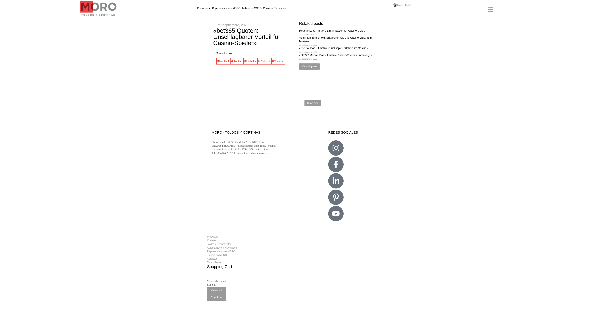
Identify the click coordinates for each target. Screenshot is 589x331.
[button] (223, 61)
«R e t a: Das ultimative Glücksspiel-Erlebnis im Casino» (333, 48)
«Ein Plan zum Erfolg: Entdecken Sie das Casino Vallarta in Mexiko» (335, 39)
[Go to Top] (584, 326)
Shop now (312, 103)
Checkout (216, 297)
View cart (216, 290)
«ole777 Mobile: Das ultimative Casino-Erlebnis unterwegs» (335, 55)
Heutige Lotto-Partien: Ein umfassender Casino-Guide (332, 30)
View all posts (309, 66)
